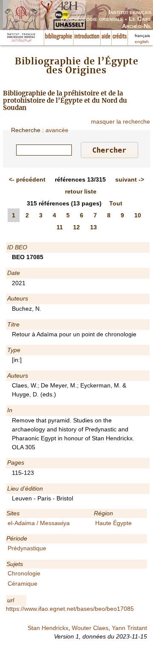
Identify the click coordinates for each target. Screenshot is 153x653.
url (10, 600)
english (142, 41)
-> (129, 179)
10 (137, 215)
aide (106, 37)
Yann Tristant (129, 627)
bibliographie (58, 37)
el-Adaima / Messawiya (39, 523)
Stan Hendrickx (48, 627)
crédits (120, 37)
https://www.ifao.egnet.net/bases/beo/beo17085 (70, 608)
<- (27, 179)
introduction (86, 37)
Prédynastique (27, 548)
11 (60, 227)
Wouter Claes (90, 627)
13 (93, 227)
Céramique (22, 583)
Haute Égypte (113, 523)
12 (76, 227)
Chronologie (24, 573)
